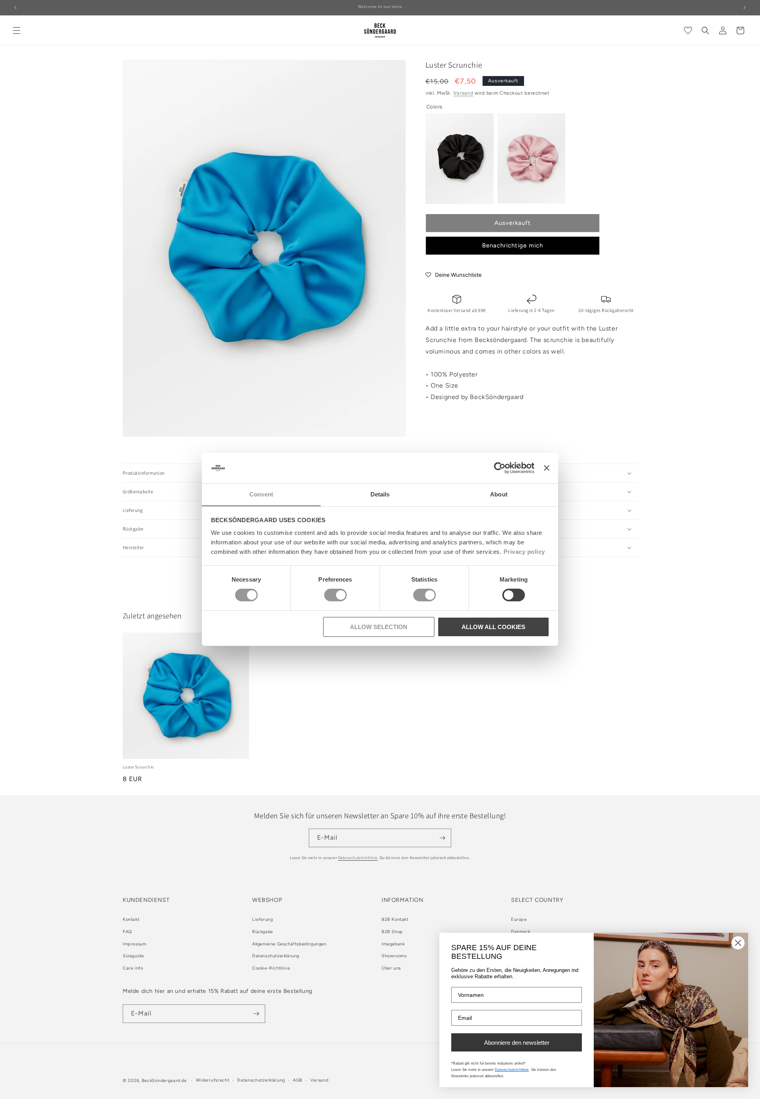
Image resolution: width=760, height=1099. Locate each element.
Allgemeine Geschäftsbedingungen (289, 944)
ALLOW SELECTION (378, 627)
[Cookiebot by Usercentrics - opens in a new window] (499, 468)
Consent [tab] (261, 494)
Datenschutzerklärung (275, 956)
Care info (133, 968)
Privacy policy (524, 551)
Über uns (391, 968)
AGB (297, 1080)
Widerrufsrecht (213, 1080)
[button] (16, 30)
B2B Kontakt (395, 919)
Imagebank (393, 944)
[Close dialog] (738, 943)
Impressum (134, 944)
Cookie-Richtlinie (271, 968)
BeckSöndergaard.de (165, 1080)
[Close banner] (546, 468)
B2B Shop (392, 931)
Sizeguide (133, 956)
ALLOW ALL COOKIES (493, 627)
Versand (463, 93)
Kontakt (131, 919)
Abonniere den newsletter (516, 1042)
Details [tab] (380, 494)
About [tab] (498, 494)
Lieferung (262, 919)
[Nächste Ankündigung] (744, 7)
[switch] (335, 595)
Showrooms (394, 956)
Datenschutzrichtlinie (358, 857)
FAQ (127, 931)
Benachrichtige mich (512, 245)
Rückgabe (262, 931)
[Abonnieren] (442, 838)
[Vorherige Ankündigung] (15, 7)
